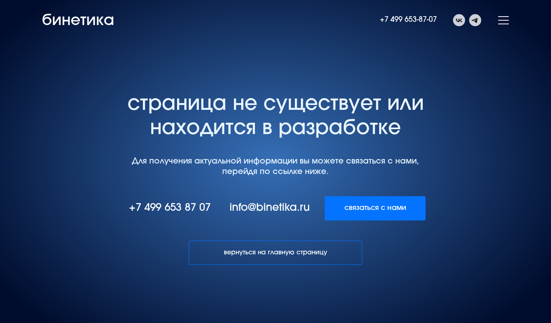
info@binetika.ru (270, 208)
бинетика (78, 21)
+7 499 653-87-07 (408, 20)
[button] (503, 20)
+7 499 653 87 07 (170, 208)
